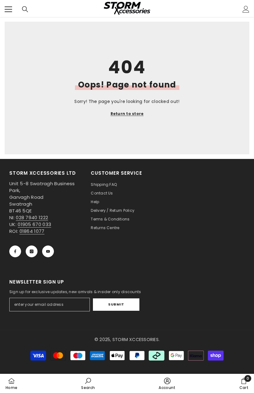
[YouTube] (48, 251)
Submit (116, 304)
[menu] (8, 9)
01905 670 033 (34, 224)
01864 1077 (32, 231)
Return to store (127, 113)
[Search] (25, 9)
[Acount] (246, 9)
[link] (88, 383)
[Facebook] (15, 251)
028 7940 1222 (32, 217)
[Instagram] (31, 251)
